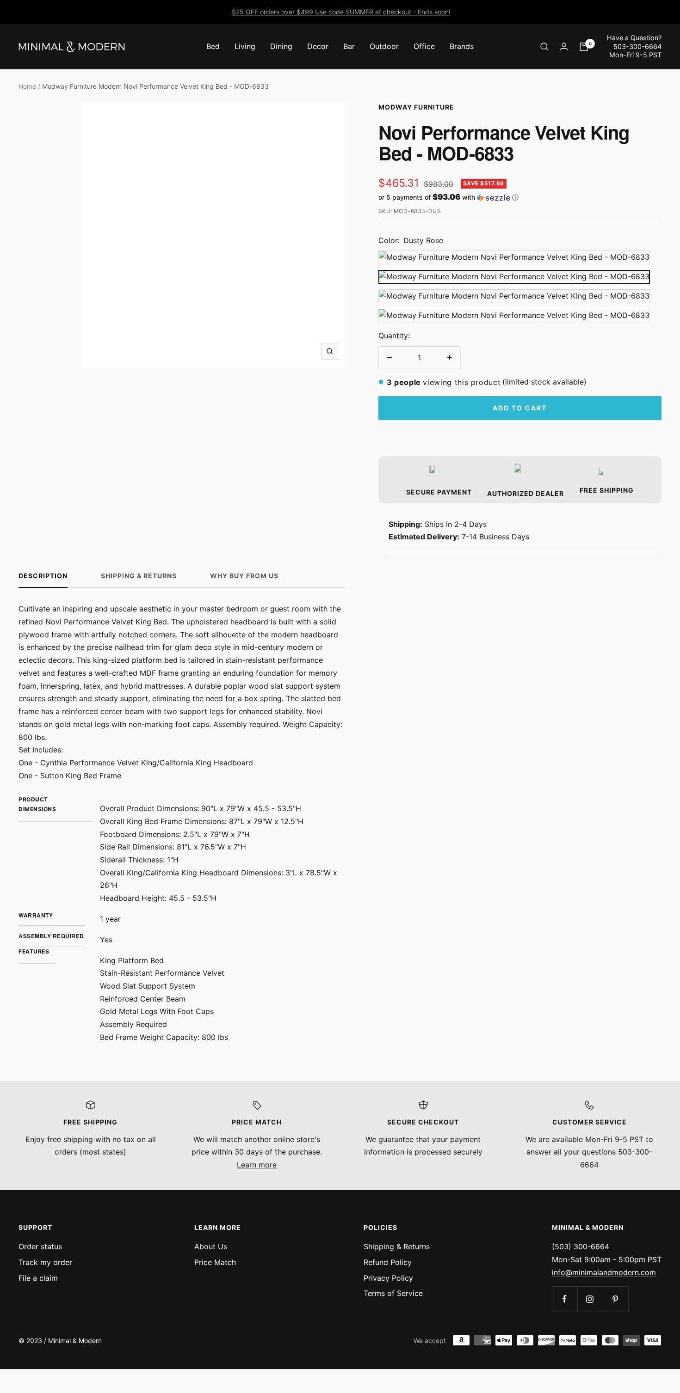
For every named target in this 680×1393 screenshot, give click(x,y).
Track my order (45, 1262)
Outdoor (384, 46)
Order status (40, 1246)
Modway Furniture (416, 107)
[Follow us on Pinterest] (615, 1299)
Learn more (257, 1164)
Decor (317, 46)
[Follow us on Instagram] (590, 1299)
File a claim (38, 1278)
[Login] (564, 46)
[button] (519, 197)
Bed (213, 46)
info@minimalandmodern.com (604, 1272)
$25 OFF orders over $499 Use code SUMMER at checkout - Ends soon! (341, 12)
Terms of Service (393, 1293)
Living (245, 46)
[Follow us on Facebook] (564, 1299)
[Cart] (583, 47)
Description (43, 576)
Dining (281, 46)
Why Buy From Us (244, 576)
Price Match (215, 1262)
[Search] (544, 47)
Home (27, 86)
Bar (349, 46)
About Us (210, 1246)
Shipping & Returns (139, 576)
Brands (462, 46)
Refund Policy (388, 1262)
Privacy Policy (388, 1278)
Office (424, 46)
